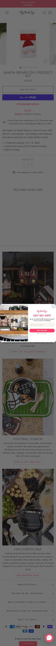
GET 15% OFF (42, 330)
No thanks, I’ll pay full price (42, 333)
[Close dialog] (53, 306)
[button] (49, 638)
